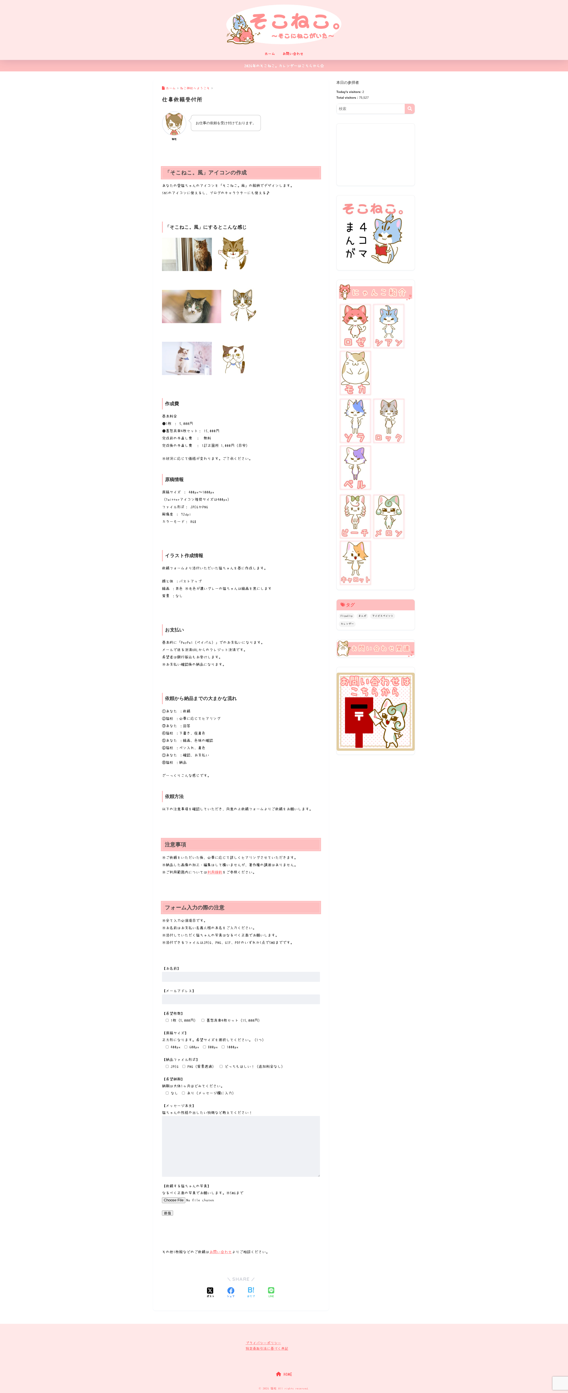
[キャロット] (355, 562)
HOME (286, 1374)
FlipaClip (347, 616)
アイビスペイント (382, 616)
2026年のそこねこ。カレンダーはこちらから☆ (284, 66)
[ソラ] (355, 420)
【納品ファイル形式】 (181, 1059)
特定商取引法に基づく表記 (267, 1348)
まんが (362, 616)
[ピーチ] (355, 516)
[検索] (410, 109)
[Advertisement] (376, 155)
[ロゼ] (355, 325)
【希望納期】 (173, 1079)
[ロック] (388, 420)
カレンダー (347, 624)
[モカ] (355, 372)
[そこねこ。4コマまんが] (372, 232)
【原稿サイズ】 (175, 1033)
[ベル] (355, 467)
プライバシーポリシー (263, 1343)
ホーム (269, 53)
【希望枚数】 (173, 1013)
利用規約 (214, 872)
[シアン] (388, 325)
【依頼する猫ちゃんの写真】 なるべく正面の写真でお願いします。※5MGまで (202, 1189)
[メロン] (388, 516)
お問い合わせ (293, 53)
